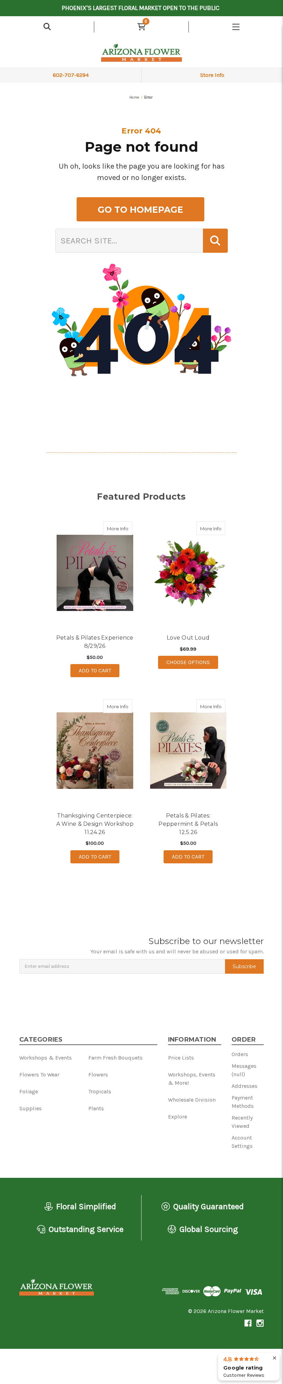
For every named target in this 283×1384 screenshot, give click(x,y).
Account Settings (242, 1141)
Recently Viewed (242, 1121)
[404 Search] (215, 241)
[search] (47, 26)
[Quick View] (125, 528)
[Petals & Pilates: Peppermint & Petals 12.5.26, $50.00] (188, 750)
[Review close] (274, 1358)
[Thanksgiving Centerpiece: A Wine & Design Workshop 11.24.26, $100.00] (95, 750)
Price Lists (181, 1057)
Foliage (28, 1091)
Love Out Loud (188, 637)
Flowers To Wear (39, 1074)
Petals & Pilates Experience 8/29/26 (95, 641)
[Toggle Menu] (236, 26)
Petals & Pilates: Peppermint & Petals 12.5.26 (188, 823)
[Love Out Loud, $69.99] (188, 572)
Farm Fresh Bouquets (115, 1057)
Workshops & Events (45, 1057)
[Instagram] (260, 1323)
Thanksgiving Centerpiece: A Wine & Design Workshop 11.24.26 (95, 823)
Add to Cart (95, 670)
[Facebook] (248, 1323)
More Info (119, 528)
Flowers (98, 1074)
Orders (240, 1054)
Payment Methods (243, 1101)
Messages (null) (244, 1070)
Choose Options (192, 662)
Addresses (244, 1086)
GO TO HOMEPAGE (140, 209)
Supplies (30, 1108)
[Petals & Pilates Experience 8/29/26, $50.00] (95, 572)
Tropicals (99, 1091)
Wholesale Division (192, 1099)
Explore (177, 1116)
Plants (96, 1108)
